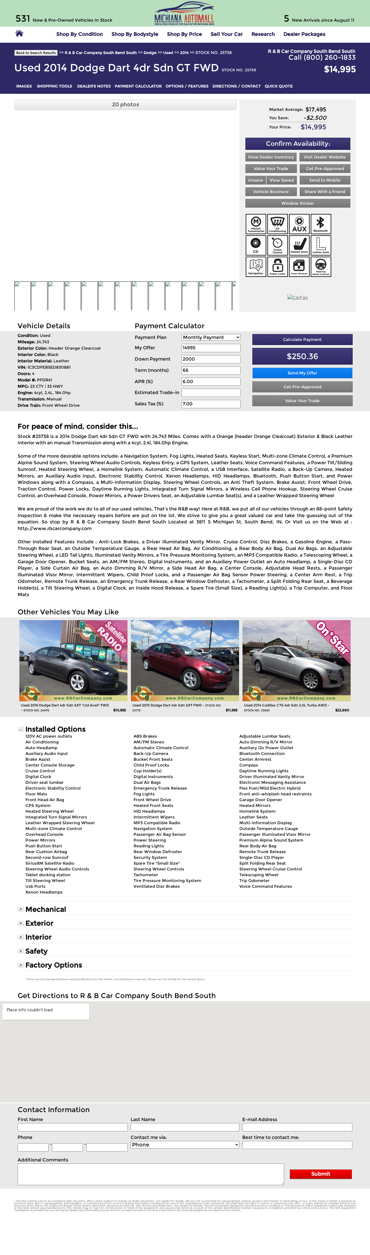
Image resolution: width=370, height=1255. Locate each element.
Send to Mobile (325, 180)
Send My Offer (302, 373)
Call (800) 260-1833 (322, 57)
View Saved (282, 180)
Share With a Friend (325, 191)
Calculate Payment (302, 339)
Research (263, 34)
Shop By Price (184, 34)
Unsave (255, 180)
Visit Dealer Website (325, 157)
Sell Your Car (227, 34)
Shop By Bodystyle (135, 34)
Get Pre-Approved (325, 168)
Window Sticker (298, 203)
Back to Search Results (36, 53)
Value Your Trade (271, 168)
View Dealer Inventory (271, 157)
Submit (320, 1174)
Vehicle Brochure (271, 191)
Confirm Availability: (298, 144)
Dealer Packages (304, 34)
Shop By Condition (79, 34)
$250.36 (302, 356)
